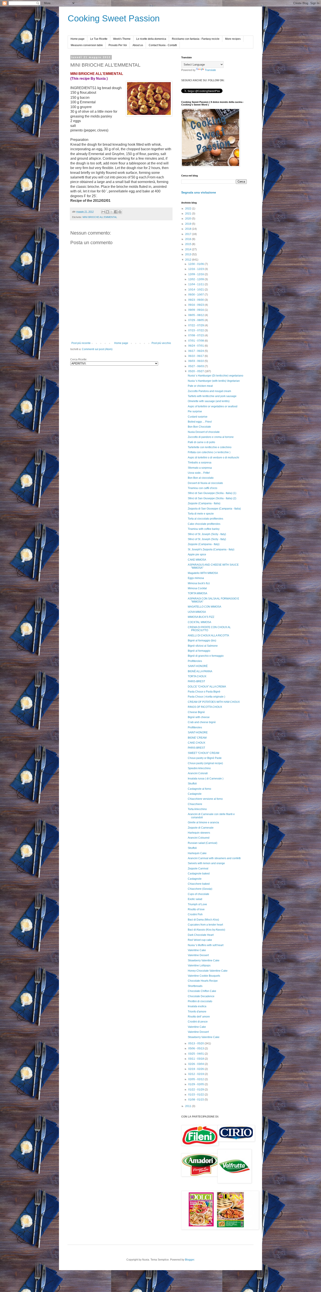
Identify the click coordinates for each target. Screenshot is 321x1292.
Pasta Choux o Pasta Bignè (204, 691)
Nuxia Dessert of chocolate (204, 432)
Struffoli (192, 783)
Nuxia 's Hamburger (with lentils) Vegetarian (214, 380)
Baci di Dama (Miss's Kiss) (203, 919)
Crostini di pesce (198, 1021)
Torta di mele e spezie (201, 513)
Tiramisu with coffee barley (203, 528)
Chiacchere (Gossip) (200, 888)
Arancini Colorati (198, 773)
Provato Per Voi (118, 45)
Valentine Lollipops (199, 965)
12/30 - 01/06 (196, 264)
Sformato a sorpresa (200, 467)
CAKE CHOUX (196, 742)
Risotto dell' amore (199, 1016)
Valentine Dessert (198, 955)
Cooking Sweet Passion (114, 18)
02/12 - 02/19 (196, 1074)
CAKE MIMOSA (197, 559)
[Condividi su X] (111, 212)
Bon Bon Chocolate (199, 426)
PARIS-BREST (196, 681)
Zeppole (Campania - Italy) (203, 544)
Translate (210, 70)
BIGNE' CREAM (197, 737)
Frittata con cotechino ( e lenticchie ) (209, 452)
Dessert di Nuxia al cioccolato (205, 483)
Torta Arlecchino (197, 809)
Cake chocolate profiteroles (204, 523)
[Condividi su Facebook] (116, 212)
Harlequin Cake (197, 853)
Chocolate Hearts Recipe (203, 980)
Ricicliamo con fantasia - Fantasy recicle (195, 38)
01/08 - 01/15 (196, 1099)
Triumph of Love (197, 904)
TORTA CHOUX (197, 676)
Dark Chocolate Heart (201, 934)
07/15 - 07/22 (196, 330)
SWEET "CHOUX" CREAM (203, 753)
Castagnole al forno (199, 788)
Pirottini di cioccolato (200, 1001)
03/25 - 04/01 (196, 1053)
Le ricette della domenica (151, 38)
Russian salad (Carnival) (202, 843)
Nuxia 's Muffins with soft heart (205, 945)
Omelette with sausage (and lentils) (209, 401)
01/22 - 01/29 (196, 1089)
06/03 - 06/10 (196, 361)
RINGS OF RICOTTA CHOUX (205, 706)
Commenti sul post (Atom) (97, 349)
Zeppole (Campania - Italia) (204, 503)
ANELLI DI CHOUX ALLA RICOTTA (208, 635)
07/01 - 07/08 (196, 340)
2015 (188, 244)
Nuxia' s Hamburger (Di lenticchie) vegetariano (215, 375)
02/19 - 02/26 (196, 1069)
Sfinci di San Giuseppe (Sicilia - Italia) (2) (212, 498)
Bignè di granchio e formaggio (206, 655)
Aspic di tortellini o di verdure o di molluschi (213, 457)
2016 (188, 239)
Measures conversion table (87, 45)
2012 (188, 259)
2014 (188, 249)
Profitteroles (195, 661)
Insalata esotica (197, 1006)
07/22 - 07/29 (196, 325)
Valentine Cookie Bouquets (204, 975)
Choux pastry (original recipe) (205, 763)
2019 (188, 223)
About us (138, 45)
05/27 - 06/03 (196, 366)
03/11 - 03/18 (196, 1058)
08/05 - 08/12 (196, 315)
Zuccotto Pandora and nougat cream (209, 391)
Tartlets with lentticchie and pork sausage (212, 396)
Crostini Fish (195, 914)
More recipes (233, 38)
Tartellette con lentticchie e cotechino (209, 447)
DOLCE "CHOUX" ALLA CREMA (207, 686)
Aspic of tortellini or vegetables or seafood (212, 406)
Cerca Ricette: (78, 359)
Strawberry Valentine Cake (203, 960)
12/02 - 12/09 (196, 279)
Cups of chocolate (198, 894)
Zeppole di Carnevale (201, 827)
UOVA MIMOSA (197, 611)
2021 (188, 213)
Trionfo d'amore (197, 1011)
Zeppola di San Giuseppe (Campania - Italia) (214, 508)
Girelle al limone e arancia (203, 822)
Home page (78, 38)
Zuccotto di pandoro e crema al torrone (211, 437)
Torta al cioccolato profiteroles (205, 518)
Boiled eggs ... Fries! (200, 421)
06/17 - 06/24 (196, 350)
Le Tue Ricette (98, 38)
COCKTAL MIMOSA (199, 622)
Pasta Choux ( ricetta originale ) (206, 696)
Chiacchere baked (199, 883)
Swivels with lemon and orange (206, 863)
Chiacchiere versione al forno (205, 798)
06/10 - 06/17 (196, 356)
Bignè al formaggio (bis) (202, 640)
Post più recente (81, 343)
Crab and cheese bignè (202, 722)
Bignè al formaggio (199, 650)
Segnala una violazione (198, 192)
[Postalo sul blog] (107, 212)
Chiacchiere (195, 804)
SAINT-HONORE (198, 732)
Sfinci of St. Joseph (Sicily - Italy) (207, 534)
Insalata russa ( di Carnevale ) (205, 778)
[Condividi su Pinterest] (120, 212)
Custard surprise (197, 416)
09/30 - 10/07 (196, 294)
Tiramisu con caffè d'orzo (202, 488)
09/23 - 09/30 (196, 299)
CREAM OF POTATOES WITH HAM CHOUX (214, 701)
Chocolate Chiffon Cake (202, 991)
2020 (188, 218)
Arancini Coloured (198, 837)
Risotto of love (196, 909)
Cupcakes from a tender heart (205, 924)
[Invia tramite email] (103, 212)
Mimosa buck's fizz (199, 583)
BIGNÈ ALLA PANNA (200, 671)
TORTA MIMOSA (197, 593)
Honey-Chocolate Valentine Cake (208, 970)
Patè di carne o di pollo (201, 442)
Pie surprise (195, 411)
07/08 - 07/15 (196, 335)
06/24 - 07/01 (196, 345)
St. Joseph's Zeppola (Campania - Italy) (211, 549)
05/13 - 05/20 (196, 1043)
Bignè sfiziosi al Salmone (203, 645)
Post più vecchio (161, 343)
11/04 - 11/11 (196, 284)
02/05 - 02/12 (196, 1079)
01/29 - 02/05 (196, 1084)
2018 (188, 228)
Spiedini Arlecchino (199, 768)
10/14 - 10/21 (196, 289)
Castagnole (195, 793)
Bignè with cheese (199, 717)
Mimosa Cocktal (197, 588)
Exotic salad (195, 899)
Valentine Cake (197, 950)
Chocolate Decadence (201, 996)
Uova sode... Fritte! (199, 472)
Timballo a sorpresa (199, 462)
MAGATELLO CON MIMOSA (204, 606)
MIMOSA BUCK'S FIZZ (201, 616)
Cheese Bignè (196, 712)
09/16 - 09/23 (196, 304)
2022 (188, 208)
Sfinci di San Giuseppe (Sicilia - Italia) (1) (212, 493)
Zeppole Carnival (198, 868)
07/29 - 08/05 (196, 320)
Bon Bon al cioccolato (201, 477)
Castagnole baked (199, 873)
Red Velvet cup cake (200, 939)
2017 (188, 234)
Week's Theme (122, 38)
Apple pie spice (197, 554)
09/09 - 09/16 (196, 309)
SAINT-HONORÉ (198, 666)
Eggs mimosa (196, 578)
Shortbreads (195, 986)
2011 (188, 1106)
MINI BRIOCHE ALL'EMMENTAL (100, 217)
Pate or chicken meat (200, 385)
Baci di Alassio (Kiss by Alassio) (206, 929)
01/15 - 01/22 (196, 1094)
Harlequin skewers (199, 832)
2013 (188, 254)
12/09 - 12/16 (196, 274)
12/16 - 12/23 (196, 269)
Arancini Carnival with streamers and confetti (214, 858)
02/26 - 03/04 (196, 1064)
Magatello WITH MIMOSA (203, 573)
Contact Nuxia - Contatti (163, 45)
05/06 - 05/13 (196, 1048)
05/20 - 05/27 (196, 371)
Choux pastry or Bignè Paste (205, 758)
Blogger (189, 1259)
